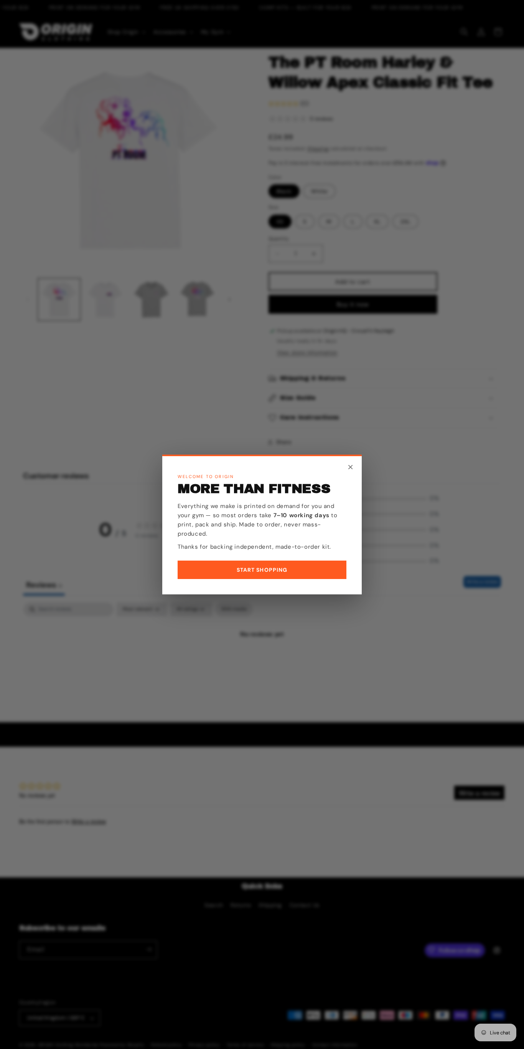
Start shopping (262, 569)
